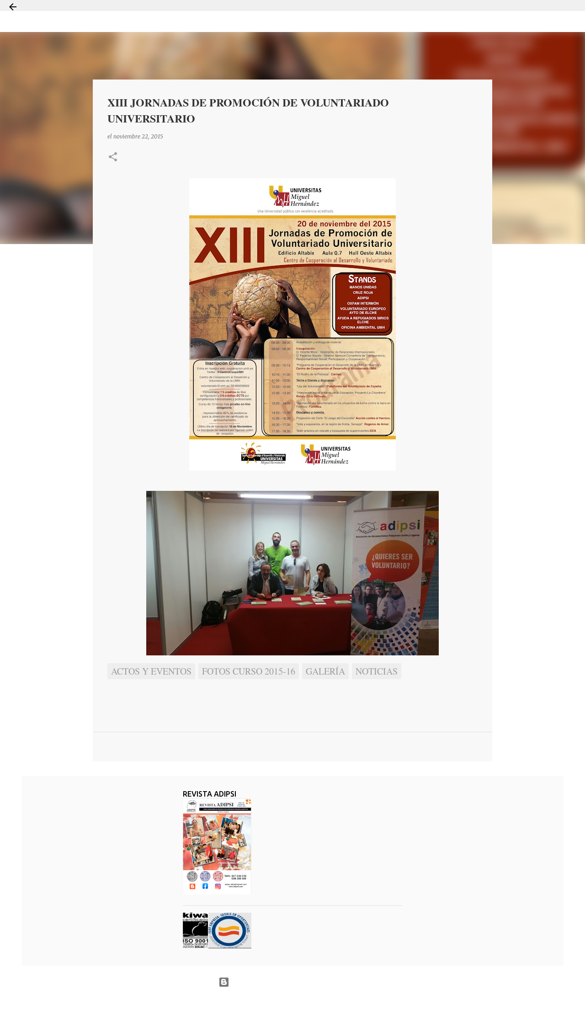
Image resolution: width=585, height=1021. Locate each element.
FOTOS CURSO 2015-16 (248, 671)
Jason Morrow (325, 1004)
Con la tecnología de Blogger (298, 982)
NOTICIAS (377, 671)
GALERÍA (325, 671)
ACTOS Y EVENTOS (151, 671)
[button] (112, 157)
